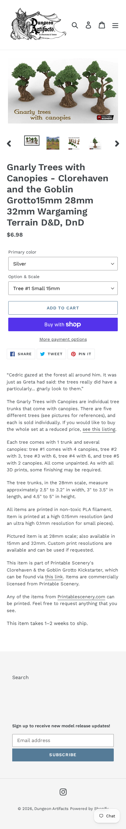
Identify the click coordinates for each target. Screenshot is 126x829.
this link (54, 577)
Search (20, 677)
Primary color (22, 251)
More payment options (63, 339)
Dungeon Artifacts (51, 808)
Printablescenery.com (81, 596)
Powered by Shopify (89, 808)
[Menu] (115, 25)
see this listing (99, 429)
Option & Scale (23, 276)
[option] (32, 142)
